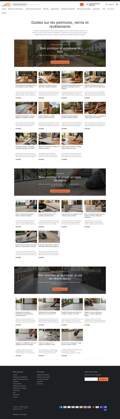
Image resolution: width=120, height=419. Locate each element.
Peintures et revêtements (15, 9)
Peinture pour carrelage (84, 9)
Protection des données (43, 377)
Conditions (40, 381)
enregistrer (103, 379)
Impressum (40, 383)
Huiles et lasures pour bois (33, 9)
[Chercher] (82, 4)
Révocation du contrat (23, 406)
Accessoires (96, 9)
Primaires (46, 9)
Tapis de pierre (55, 9)
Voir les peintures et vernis (60, 289)
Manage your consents (20, 414)
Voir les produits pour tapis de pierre (60, 191)
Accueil (4, 9)
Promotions (110, 9)
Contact (4, 13)
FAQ (104, 9)
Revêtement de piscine (68, 9)
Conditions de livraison (43, 375)
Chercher (15, 406)
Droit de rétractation (42, 379)
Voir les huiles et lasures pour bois (60, 62)
